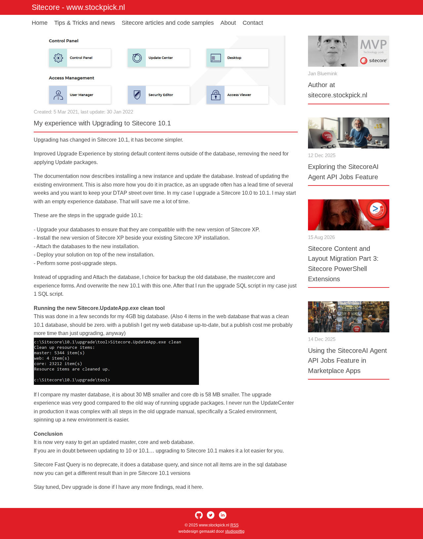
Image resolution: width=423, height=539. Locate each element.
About (228, 22)
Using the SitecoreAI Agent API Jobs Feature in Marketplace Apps (347, 360)
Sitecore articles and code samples (168, 22)
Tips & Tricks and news (84, 22)
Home (40, 22)
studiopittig (235, 531)
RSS (234, 525)
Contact (253, 22)
